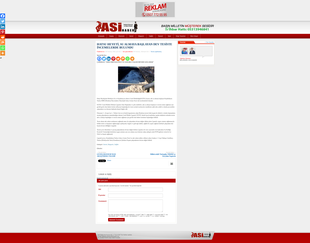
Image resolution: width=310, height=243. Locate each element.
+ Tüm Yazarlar (209, 42)
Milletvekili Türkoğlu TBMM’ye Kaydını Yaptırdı (163, 154)
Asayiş (111, 36)
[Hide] (1, 58)
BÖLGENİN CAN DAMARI (188, 60)
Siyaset (160, 36)
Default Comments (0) (102, 177)
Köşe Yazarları (181, 36)
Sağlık (151, 36)
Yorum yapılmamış (156, 51)
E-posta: (101, 195)
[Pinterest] (113, 59)
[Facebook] (99, 59)
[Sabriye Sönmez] (185, 51)
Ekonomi (121, 36)
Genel (131, 36)
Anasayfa (101, 36)
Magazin (141, 36)
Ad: (99, 189)
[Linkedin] (109, 59)
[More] (132, 59)
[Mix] (123, 59)
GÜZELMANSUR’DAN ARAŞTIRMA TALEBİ (106, 154)
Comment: (102, 201)
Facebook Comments (114, 177)
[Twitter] (104, 59)
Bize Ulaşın (194, 36)
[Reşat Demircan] (193, 51)
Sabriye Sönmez (185, 58)
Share (109, 160)
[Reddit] (118, 59)
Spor (169, 36)
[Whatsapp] (127, 59)
